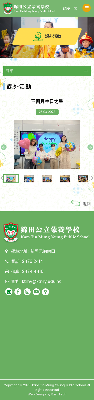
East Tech (58, 394)
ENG (66, 8)
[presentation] (4, 147)
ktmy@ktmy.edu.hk (41, 281)
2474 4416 (33, 271)
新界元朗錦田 (42, 251)
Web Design (37, 394)
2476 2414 (32, 261)
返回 (87, 203)
